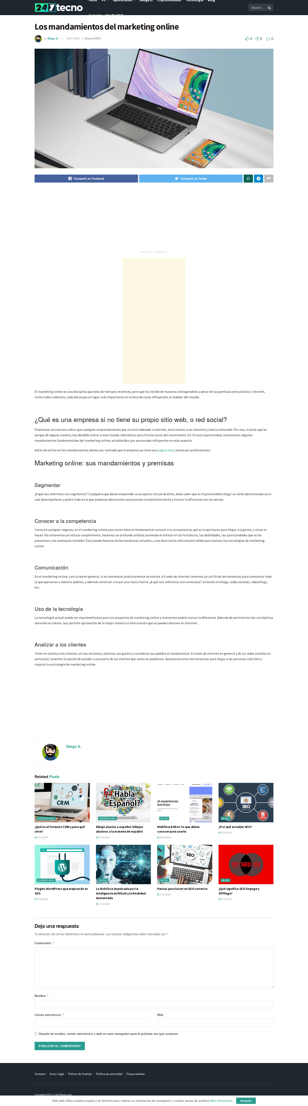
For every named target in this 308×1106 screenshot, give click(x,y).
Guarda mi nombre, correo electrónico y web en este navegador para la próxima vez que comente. (109, 1034)
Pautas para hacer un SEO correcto (182, 889)
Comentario (44, 943)
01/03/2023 (226, 899)
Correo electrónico (49, 1015)
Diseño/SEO (114, 15)
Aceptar (246, 1101)
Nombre (42, 996)
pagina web (166, 450)
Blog (164, 818)
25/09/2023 (104, 837)
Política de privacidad (109, 1074)
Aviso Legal (57, 1074)
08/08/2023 (165, 837)
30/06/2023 (42, 899)
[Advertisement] (154, 219)
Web (160, 1015)
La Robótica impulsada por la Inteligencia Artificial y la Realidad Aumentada (121, 893)
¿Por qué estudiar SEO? (235, 827)
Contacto (40, 1074)
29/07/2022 (73, 38)
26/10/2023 (42, 837)
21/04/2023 (165, 894)
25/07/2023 (226, 832)
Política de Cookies (80, 1074)
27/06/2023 (104, 903)
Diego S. (53, 38)
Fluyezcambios (135, 1074)
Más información (221, 1100)
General (95, 15)
